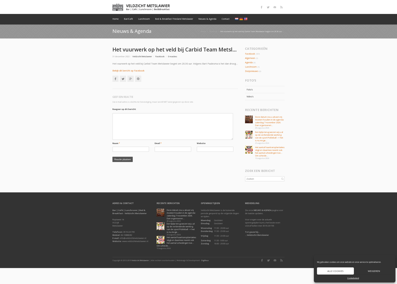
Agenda (249, 62)
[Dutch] (237, 18)
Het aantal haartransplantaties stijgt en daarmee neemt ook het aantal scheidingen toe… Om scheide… (270, 151)
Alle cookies (335, 271)
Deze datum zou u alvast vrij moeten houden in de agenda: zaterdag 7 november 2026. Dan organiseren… (269, 121)
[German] (241, 18)
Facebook (261, 7)
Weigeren (374, 271)
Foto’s (250, 89)
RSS (281, 7)
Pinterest (138, 79)
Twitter (268, 7)
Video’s (250, 96)
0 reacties (172, 56)
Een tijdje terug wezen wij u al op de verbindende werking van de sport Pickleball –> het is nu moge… (269, 136)
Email (158, 143)
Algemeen (250, 58)
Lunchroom (251, 66)
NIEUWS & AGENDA (262, 210)
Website (201, 143)
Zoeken (282, 179)
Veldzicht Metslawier (140, 260)
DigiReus (204, 260)
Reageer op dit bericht (124, 109)
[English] (246, 18)
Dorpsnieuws (251, 71)
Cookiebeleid (353, 278)
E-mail (275, 7)
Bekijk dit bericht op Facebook (128, 70)
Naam (116, 143)
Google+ (130, 79)
